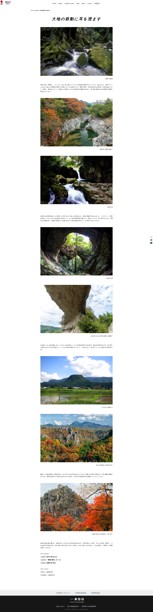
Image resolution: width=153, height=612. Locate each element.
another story (69, 3)
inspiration (36, 10)
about (60, 3)
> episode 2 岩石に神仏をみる (48, 557)
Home (54, 3)
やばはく (97, 3)
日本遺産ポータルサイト (63, 593)
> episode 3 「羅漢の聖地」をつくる (50, 560)
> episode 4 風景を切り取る (48, 563)
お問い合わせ (60, 606)
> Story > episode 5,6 (46, 572)
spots (83, 3)
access (89, 3)
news (78, 3)
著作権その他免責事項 (89, 606)
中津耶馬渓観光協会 (80, 593)
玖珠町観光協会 (95, 593)
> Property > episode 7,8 (47, 575)
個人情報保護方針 (73, 606)
